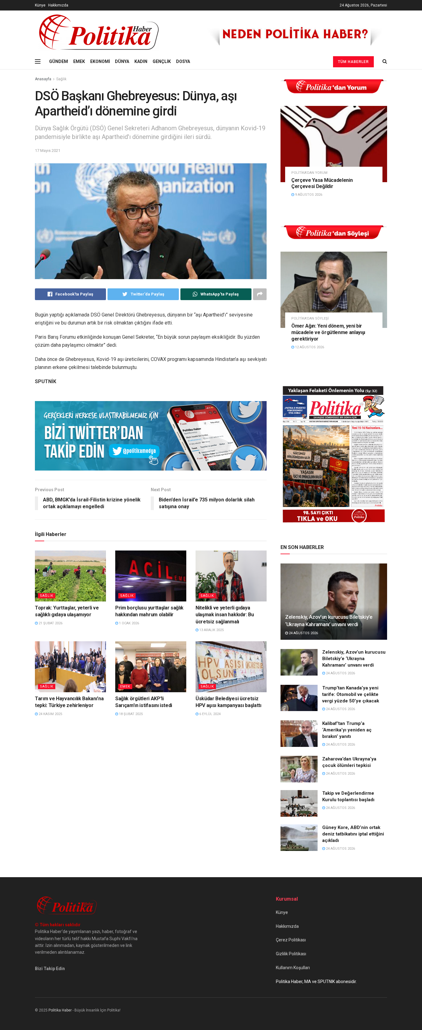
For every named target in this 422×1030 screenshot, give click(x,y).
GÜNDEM (58, 61)
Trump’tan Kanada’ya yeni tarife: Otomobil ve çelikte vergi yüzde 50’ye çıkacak (350, 694)
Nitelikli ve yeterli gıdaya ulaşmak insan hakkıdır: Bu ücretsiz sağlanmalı (225, 615)
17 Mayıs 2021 (47, 150)
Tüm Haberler (353, 62)
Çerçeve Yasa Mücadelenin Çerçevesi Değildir (321, 183)
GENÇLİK (162, 61)
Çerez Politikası (291, 939)
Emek (125, 687)
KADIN (140, 61)
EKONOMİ (100, 61)
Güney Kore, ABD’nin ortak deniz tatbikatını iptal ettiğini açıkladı (353, 834)
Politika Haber (60, 1010)
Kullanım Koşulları (293, 967)
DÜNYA (122, 61)
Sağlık (61, 79)
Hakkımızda (58, 5)
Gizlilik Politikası (291, 953)
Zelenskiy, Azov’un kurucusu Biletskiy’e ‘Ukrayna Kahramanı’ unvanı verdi (354, 658)
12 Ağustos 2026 (309, 347)
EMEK (79, 61)
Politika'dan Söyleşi (310, 318)
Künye (40, 5)
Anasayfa (43, 79)
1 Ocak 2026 (128, 623)
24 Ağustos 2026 (303, 633)
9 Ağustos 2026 (308, 195)
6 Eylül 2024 (209, 714)
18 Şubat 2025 (130, 714)
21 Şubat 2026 (50, 623)
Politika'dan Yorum (309, 172)
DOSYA (183, 61)
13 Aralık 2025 (211, 630)
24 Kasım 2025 (50, 714)
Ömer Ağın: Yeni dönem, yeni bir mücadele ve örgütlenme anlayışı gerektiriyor (328, 332)
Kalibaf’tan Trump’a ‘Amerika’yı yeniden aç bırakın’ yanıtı (347, 730)
